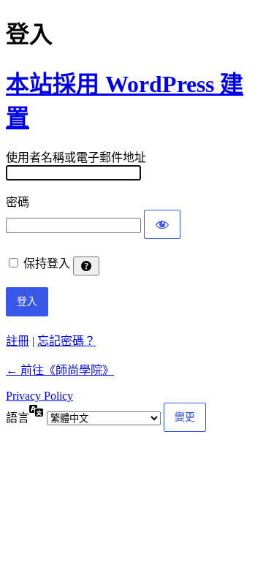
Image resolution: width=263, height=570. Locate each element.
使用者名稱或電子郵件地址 (76, 157)
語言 (17, 417)
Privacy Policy (39, 396)
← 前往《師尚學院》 (60, 370)
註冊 (17, 341)
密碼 (17, 202)
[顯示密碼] (162, 224)
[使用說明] (86, 266)
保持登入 (46, 263)
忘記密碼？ (66, 341)
